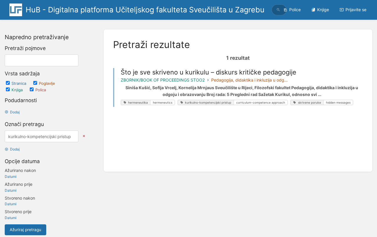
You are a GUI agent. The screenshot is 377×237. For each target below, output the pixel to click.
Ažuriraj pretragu (25, 229)
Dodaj (15, 112)
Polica (40, 89)
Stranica (19, 83)
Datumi (10, 176)
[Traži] (278, 9)
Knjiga (17, 89)
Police (295, 9)
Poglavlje (47, 83)
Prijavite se (355, 9)
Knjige (323, 9)
